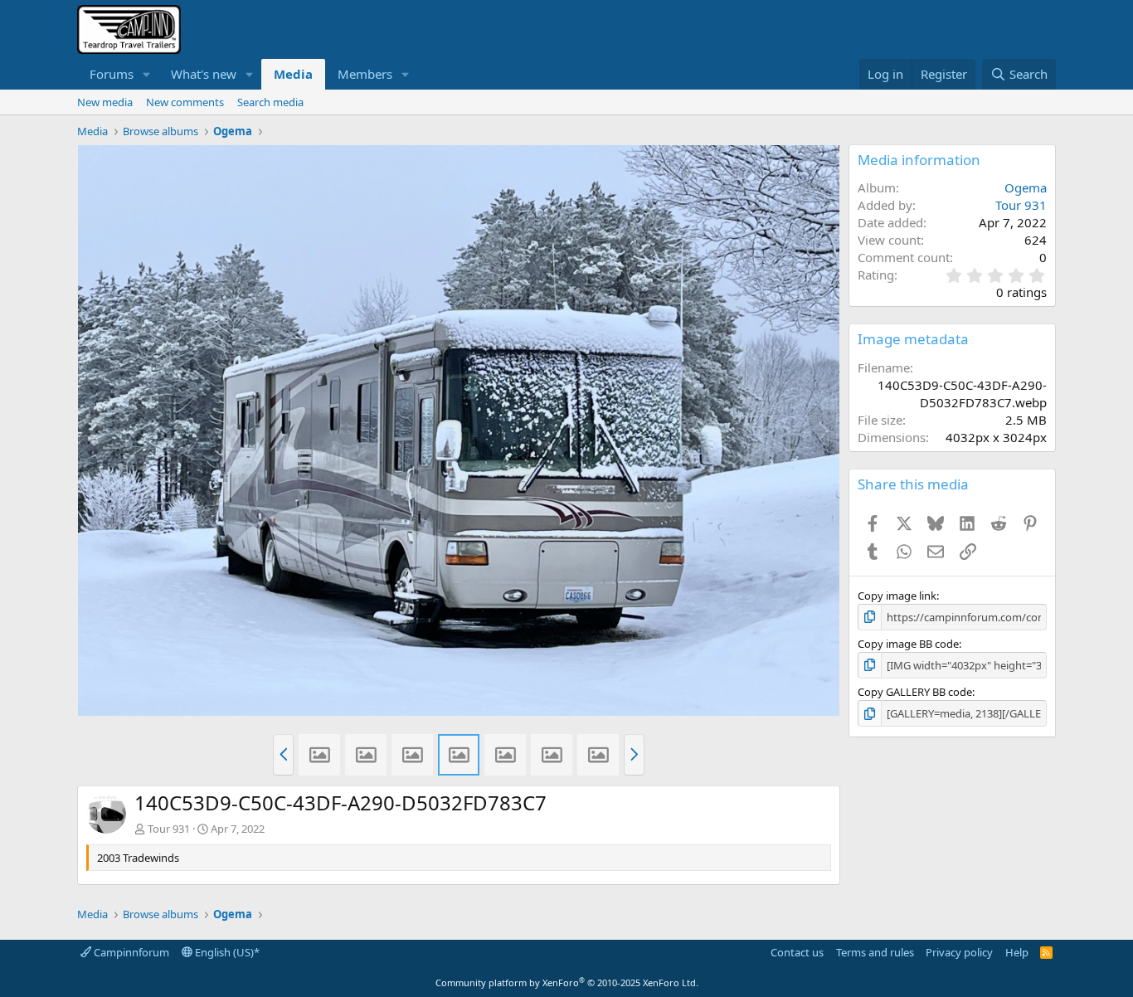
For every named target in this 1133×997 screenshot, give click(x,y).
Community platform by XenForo (566, 982)
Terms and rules (875, 952)
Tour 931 (169, 828)
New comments (185, 102)
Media (293, 74)
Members (365, 74)
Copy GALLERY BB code (915, 691)
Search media (270, 102)
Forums (112, 74)
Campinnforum (130, 952)
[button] (146, 74)
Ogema (1025, 187)
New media (105, 102)
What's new (203, 74)
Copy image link (897, 595)
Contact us (797, 952)
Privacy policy (959, 952)
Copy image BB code (908, 643)
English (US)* (226, 952)
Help (1016, 952)
